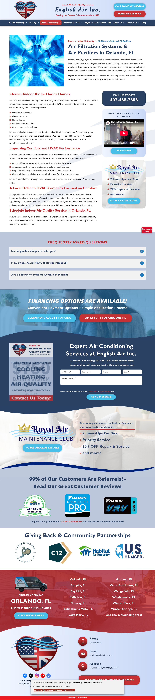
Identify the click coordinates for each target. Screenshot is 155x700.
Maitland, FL (124, 579)
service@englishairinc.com (101, 655)
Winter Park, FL (124, 603)
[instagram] (37, 675)
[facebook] (25, 675)
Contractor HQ (82, 698)
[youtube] (43, 675)
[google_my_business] (48, 675)
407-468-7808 (103, 361)
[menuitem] (17, 22)
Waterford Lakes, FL (124, 585)
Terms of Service (105, 391)
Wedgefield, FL (124, 591)
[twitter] (31, 675)
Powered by (72, 698)
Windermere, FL (124, 597)
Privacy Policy (93, 391)
